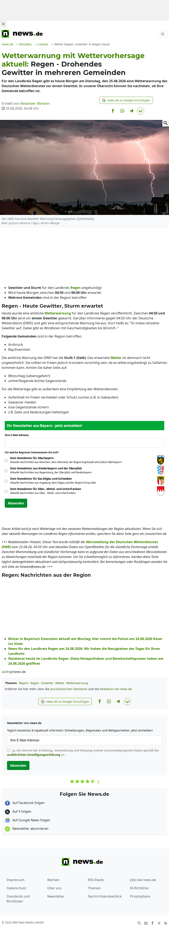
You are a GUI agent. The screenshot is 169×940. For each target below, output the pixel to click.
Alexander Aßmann (35, 103)
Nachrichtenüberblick (105, 896)
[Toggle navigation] (162, 33)
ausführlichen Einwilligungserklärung (33, 755)
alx (4, 671)
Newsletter (55, 896)
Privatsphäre (140, 896)
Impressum (16, 880)
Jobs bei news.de (143, 880)
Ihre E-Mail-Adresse (18, 435)
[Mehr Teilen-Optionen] (140, 111)
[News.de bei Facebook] (152, 922)
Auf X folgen (21, 811)
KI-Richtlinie (139, 888)
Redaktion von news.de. (116, 689)
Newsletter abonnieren (30, 828)
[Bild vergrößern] (165, 123)
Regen (34, 683)
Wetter (60, 683)
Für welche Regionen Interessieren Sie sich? (33, 452)
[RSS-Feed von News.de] (165, 922)
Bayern (24, 683)
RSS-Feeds (96, 880)
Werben (53, 880)
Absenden (16, 503)
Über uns (54, 888)
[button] (126, 100)
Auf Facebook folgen (28, 803)
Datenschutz (16, 888)
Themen (94, 888)
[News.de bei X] (159, 922)
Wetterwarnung (77, 683)
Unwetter (47, 683)
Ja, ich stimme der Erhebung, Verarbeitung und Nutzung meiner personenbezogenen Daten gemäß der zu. (83, 752)
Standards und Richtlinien (18, 899)
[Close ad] (3, 24)
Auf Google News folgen (31, 820)
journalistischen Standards (68, 689)
